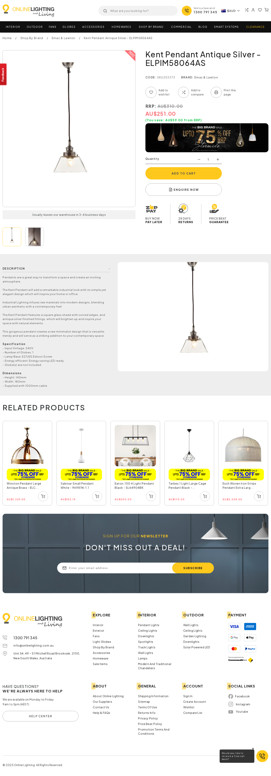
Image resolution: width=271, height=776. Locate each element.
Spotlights (145, 641)
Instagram (243, 704)
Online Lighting (28, 10)
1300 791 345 (205, 12)
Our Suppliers (102, 701)
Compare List (193, 712)
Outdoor (35, 26)
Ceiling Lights (147, 630)
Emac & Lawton (206, 77)
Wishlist (189, 707)
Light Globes (102, 641)
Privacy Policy (148, 718)
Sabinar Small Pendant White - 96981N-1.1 (77, 485)
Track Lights (146, 647)
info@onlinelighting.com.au (33, 645)
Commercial (181, 26)
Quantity (152, 158)
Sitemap (144, 701)
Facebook (242, 696)
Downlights (146, 636)
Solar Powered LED (196, 647)
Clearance (255, 26)
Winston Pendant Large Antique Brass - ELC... (24, 485)
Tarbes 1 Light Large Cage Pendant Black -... (187, 485)
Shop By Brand (103, 647)
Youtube (242, 711)
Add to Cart (184, 173)
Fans (53, 26)
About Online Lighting (108, 696)
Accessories (93, 26)
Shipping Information (153, 696)
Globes (69, 26)
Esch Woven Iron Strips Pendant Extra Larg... (239, 485)
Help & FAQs (101, 712)
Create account (194, 701)
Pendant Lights (149, 625)
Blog (203, 26)
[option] (28, 463)
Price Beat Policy (150, 724)
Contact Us (101, 707)
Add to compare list (183, 92)
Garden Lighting (194, 636)
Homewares (121, 26)
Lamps (143, 658)
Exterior (98, 630)
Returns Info (147, 712)
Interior (13, 26)
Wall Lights (145, 653)
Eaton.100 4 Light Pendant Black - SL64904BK (134, 485)
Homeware (101, 658)
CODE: (151, 77)
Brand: (187, 77)
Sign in (188, 696)
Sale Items (100, 664)
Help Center (40, 716)
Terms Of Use (147, 707)
